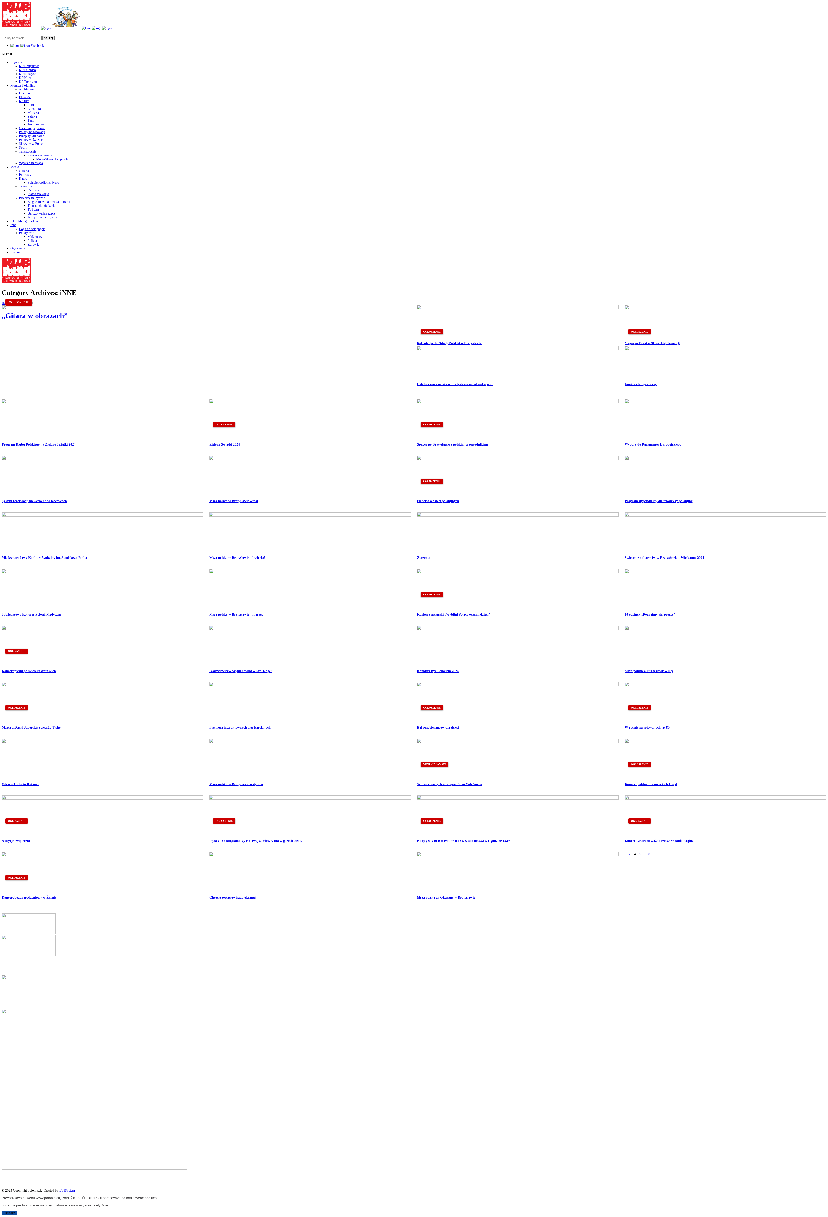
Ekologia (25, 97)
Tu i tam (33, 209)
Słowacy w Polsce (31, 143)
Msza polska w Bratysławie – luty (649, 671)
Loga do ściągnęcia (32, 229)
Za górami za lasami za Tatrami (49, 202)
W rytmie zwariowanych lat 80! (648, 727)
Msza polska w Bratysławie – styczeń (236, 784)
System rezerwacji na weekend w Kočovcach (34, 501)
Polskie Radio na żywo (43, 182)
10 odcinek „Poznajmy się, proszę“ (650, 614)
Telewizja (25, 186)
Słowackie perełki (40, 155)
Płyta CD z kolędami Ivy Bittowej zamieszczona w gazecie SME (255, 841)
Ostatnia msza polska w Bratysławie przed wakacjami (455, 384)
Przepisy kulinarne (31, 136)
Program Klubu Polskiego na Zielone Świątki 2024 (39, 444)
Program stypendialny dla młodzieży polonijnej (659, 501)
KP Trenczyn (28, 81)
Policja (32, 240)
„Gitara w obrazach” (35, 316)
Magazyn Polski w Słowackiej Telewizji (652, 343)
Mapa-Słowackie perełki (52, 159)
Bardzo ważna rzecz (41, 213)
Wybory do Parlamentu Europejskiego (653, 444)
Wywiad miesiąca (31, 163)
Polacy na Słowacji (32, 132)
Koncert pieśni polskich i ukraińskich (29, 671)
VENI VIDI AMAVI (434, 764)
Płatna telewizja (38, 194)
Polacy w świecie (31, 140)
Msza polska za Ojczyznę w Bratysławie (446, 897)
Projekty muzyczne (32, 198)
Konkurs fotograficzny (641, 384)
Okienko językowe (32, 128)
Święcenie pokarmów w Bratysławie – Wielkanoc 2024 (664, 557)
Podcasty (25, 174)
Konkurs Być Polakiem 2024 (438, 671)
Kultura (24, 101)
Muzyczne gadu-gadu (42, 217)
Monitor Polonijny (22, 85)
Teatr (31, 120)
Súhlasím (9, 1213)
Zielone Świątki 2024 (224, 444)
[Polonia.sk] (16, 26)
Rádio (23, 178)
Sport (22, 147)
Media (14, 167)
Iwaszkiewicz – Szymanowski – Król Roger (240, 671)
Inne (13, 225)
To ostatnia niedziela (41, 205)
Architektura (36, 124)
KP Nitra (25, 77)
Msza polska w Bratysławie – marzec (236, 614)
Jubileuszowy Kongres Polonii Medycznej (32, 614)
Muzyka (33, 112)
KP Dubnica (27, 70)
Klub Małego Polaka (24, 221)
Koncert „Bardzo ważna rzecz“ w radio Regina (659, 841)
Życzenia (423, 557)
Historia (24, 93)
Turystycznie (27, 151)
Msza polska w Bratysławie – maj (233, 501)
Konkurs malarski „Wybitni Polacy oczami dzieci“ (453, 614)
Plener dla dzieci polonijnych (438, 501)
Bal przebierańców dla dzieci (438, 727)
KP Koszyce (27, 74)
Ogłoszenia (18, 248)
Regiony (16, 62)
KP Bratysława (29, 66)
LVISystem (67, 1190)
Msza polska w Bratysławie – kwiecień (237, 557)
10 (648, 854)
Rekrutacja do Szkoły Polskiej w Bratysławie (449, 343)
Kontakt (15, 252)
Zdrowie (33, 244)
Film (31, 105)
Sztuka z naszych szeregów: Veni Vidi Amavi (449, 784)
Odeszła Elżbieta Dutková (20, 784)
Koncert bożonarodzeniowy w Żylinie (29, 897)
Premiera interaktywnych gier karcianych (240, 727)
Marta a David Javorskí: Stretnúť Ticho (31, 727)
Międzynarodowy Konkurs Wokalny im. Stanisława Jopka (44, 557)
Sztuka (32, 116)
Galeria (24, 171)
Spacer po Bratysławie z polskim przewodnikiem (452, 444)
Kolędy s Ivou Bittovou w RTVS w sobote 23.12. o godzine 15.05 (463, 841)
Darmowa (34, 190)
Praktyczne (26, 233)
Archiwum (26, 89)
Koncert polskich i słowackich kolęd (651, 784)
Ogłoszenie (19, 302)
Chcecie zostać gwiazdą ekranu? (233, 897)
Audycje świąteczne (16, 841)
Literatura (34, 109)
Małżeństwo (36, 236)
